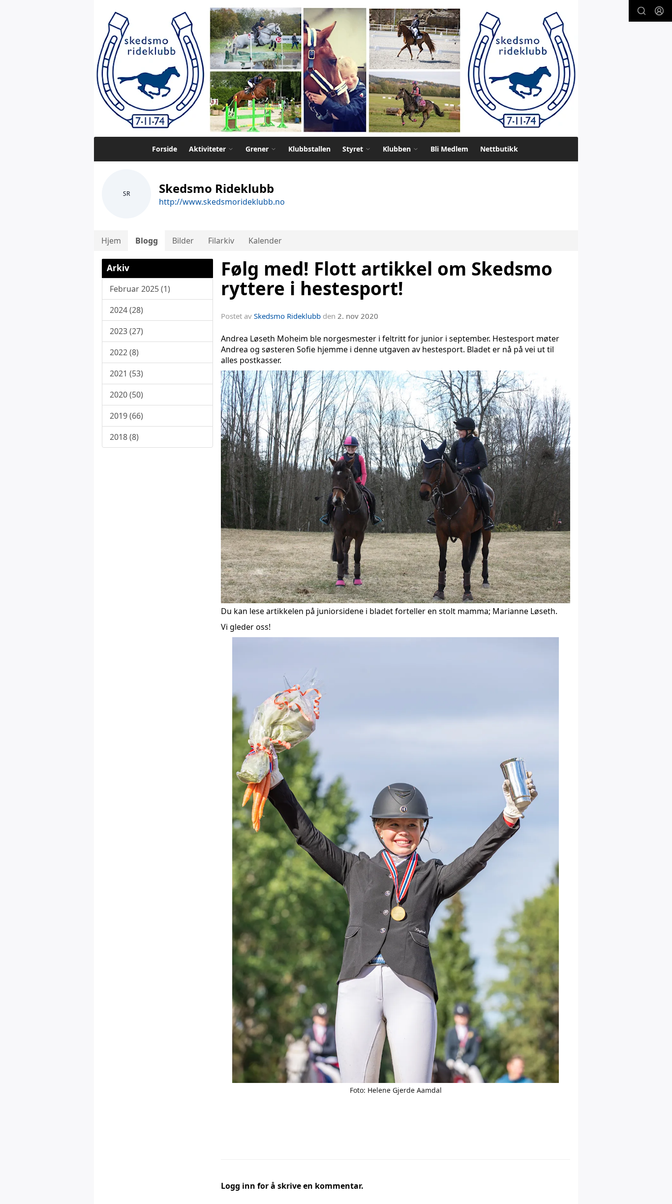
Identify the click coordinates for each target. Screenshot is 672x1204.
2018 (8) (124, 437)
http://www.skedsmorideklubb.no (222, 201)
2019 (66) (126, 415)
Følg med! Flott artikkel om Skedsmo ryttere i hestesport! (386, 278)
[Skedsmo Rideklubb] (336, 68)
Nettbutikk (499, 149)
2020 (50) (126, 394)
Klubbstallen (309, 149)
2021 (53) (126, 373)
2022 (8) (124, 352)
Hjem (111, 240)
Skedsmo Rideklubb (287, 316)
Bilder (183, 240)
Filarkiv (221, 240)
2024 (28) (126, 310)
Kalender (265, 240)
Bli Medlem (449, 149)
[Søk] (641, 11)
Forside (164, 149)
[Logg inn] (659, 11)
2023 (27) (126, 331)
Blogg (146, 240)
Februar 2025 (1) (140, 288)
